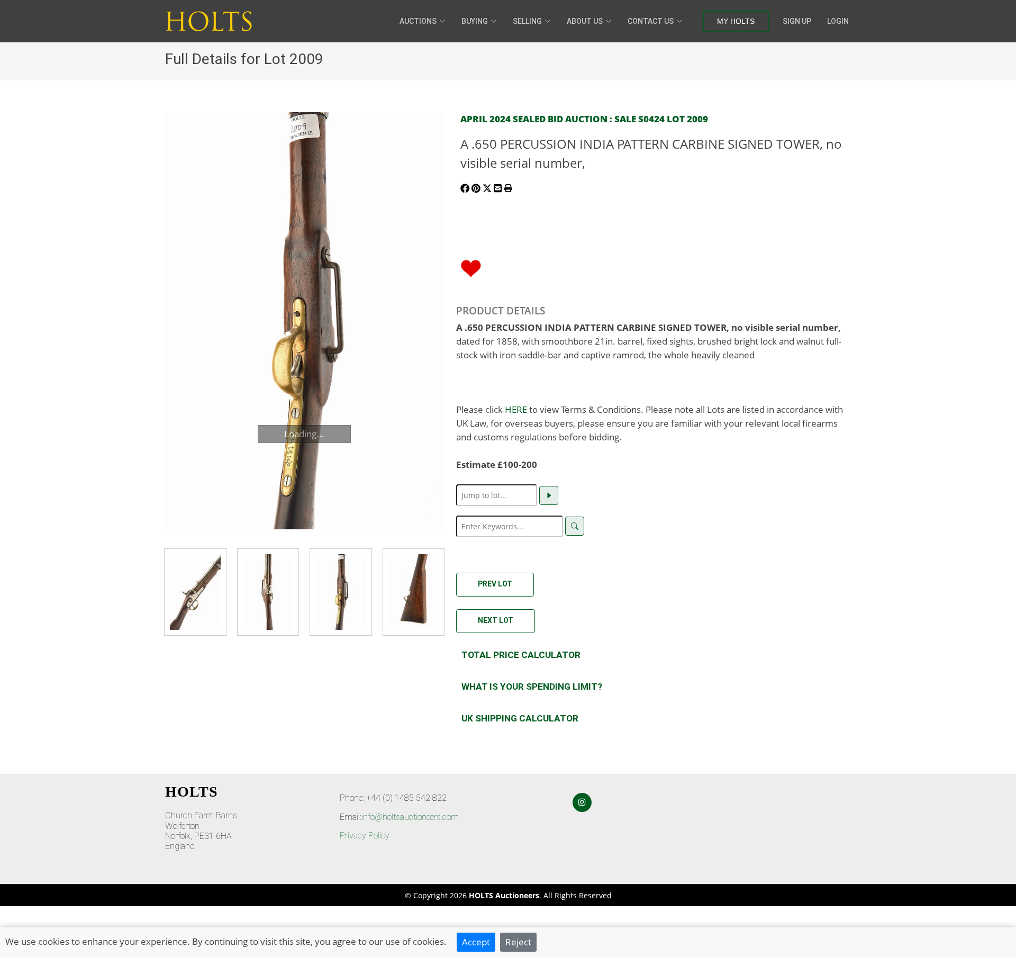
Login (838, 21)
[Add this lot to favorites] (471, 267)
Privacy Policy (364, 835)
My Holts (736, 21)
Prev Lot (495, 584)
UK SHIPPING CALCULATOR (519, 718)
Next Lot (495, 620)
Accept (476, 941)
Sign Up (797, 21)
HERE (516, 409)
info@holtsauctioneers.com (410, 817)
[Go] (548, 495)
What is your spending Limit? (531, 686)
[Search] (574, 526)
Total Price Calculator (520, 654)
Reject (518, 941)
